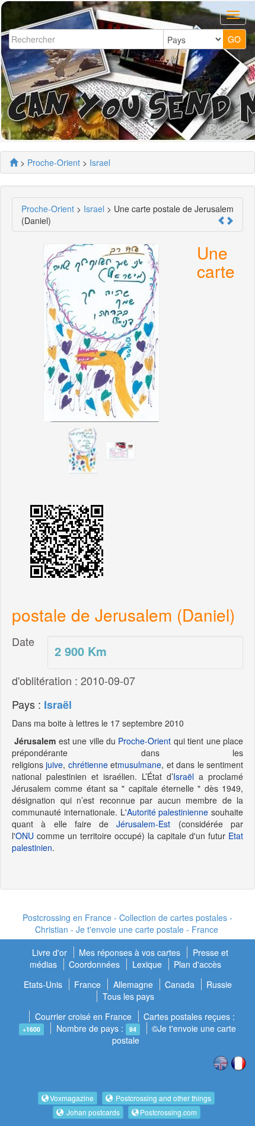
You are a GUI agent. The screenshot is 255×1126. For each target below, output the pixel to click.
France (87, 984)
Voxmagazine (72, 1098)
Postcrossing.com (168, 1112)
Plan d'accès (197, 964)
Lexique (147, 964)
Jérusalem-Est (143, 824)
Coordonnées (94, 964)
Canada (180, 984)
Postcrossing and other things (162, 1098)
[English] (220, 1062)
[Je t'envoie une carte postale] (13, 162)
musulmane (139, 764)
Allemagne (133, 984)
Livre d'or (50, 952)
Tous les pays (128, 996)
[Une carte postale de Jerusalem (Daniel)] (82, 450)
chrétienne (88, 764)
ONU (24, 836)
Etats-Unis (43, 984)
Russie (219, 984)
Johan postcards (92, 1112)
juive (54, 764)
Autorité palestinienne (168, 812)
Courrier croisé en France (83, 1016)
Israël (58, 704)
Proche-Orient (144, 741)
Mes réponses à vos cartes (131, 952)
